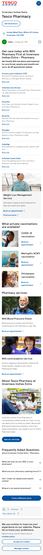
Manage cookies (21, 548)
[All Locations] (4, 509)
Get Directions (11, 23)
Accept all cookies (21, 541)
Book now (5, 81)
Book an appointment (13, 210)
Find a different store (21, 498)
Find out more (9, 215)
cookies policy (8, 536)
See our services (11, 439)
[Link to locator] (38, 3)
